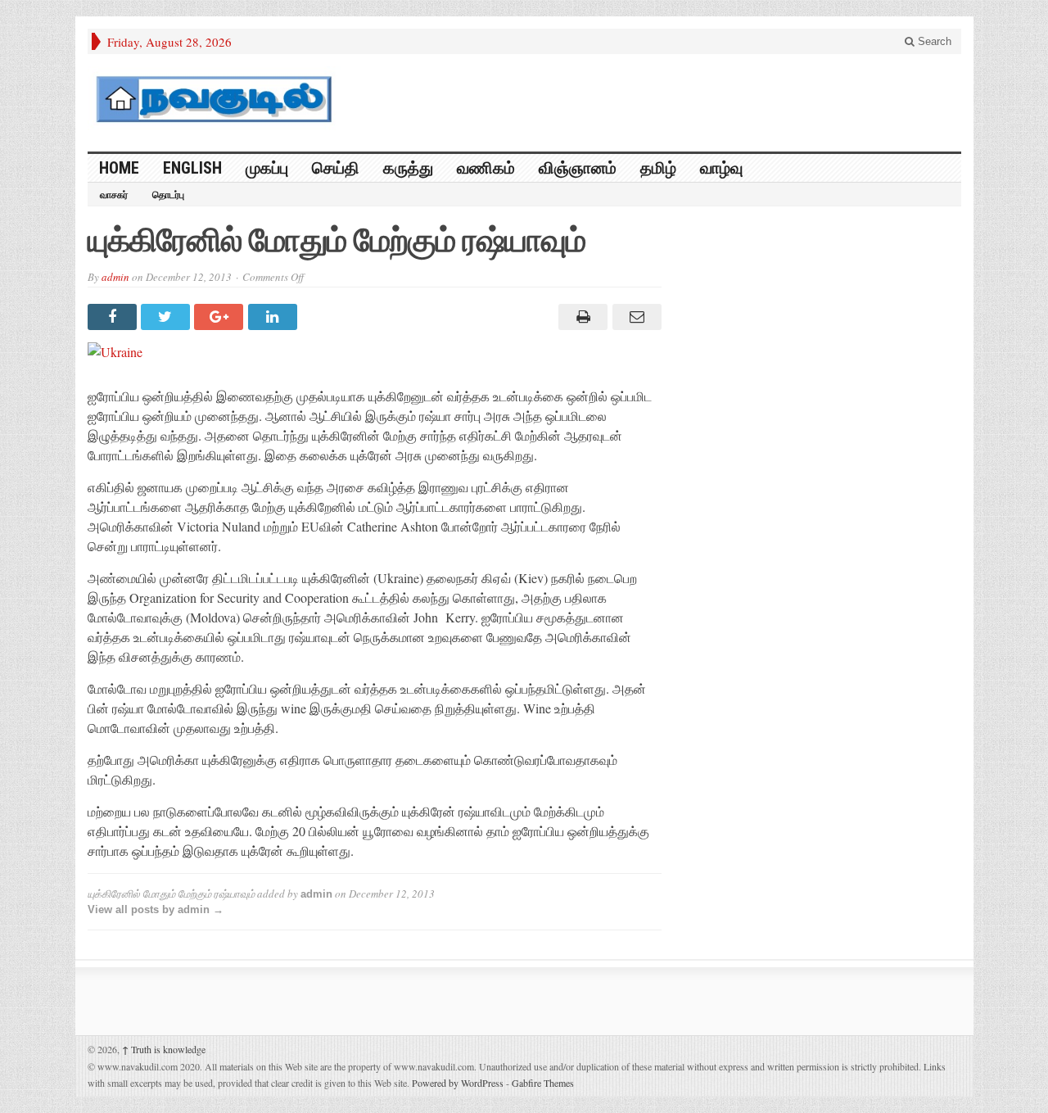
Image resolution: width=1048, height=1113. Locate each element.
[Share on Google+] (220, 317)
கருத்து (408, 168)
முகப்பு (267, 168)
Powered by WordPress (458, 1082)
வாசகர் (114, 195)
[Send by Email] (634, 317)
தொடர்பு (168, 195)
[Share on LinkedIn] (274, 317)
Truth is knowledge (164, 1049)
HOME (119, 168)
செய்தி (335, 168)
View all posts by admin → (156, 909)
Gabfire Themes (543, 1082)
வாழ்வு (721, 168)
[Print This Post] (581, 317)
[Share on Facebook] (114, 317)
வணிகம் (486, 168)
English (192, 168)
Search (933, 41)
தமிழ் (658, 168)
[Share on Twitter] (167, 317)
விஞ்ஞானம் (578, 168)
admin (115, 276)
